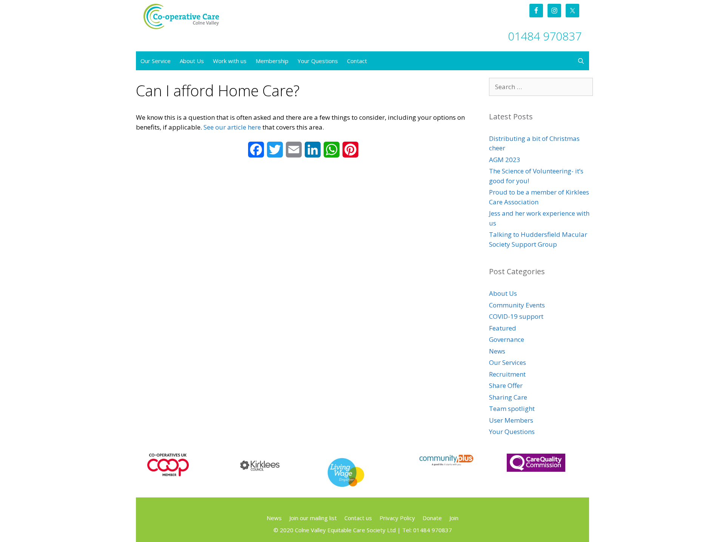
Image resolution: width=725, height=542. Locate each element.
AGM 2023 (504, 159)
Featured (502, 328)
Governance (506, 339)
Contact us (358, 518)
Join (453, 518)
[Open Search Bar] (581, 60)
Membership (272, 61)
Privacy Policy (397, 518)
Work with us (230, 61)
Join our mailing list (313, 518)
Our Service (155, 61)
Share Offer (506, 385)
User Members (511, 420)
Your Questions (318, 61)
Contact (357, 61)
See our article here (232, 127)
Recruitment (507, 374)
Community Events (517, 305)
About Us (192, 61)
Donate (432, 518)
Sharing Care (508, 397)
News (497, 351)
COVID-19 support (516, 316)
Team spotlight (512, 408)
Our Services (507, 362)
